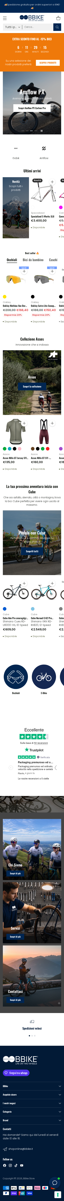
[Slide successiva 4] (35, 131)
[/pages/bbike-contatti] (32, 976)
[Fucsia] (61, 207)
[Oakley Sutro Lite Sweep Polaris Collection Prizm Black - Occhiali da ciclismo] (44, 280)
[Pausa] (41, 130)
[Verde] (4, 449)
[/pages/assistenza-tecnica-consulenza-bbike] (32, 912)
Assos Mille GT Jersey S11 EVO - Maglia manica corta (15, 459)
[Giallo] (4, 296)
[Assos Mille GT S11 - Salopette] (44, 432)
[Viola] (61, 449)
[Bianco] (32, 207)
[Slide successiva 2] (27, 131)
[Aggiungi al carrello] (52, 182)
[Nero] (32, 296)
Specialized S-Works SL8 (42, 216)
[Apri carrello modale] (58, 18)
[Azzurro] (32, 609)
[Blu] (4, 609)
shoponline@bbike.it (21, 1149)
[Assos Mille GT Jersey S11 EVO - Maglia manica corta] (16, 432)
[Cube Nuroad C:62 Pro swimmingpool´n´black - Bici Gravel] (44, 592)
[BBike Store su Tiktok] (16, 1166)
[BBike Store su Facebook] (4, 1166)
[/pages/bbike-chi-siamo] (32, 849)
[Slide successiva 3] (31, 131)
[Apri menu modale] (4, 18)
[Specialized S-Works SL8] (44, 190)
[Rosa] (19, 449)
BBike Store (28, 1178)
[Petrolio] (9, 449)
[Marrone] (32, 449)
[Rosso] (47, 449)
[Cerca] (57, 27)
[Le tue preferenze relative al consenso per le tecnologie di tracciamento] (57, 1194)
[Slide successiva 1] (23, 131)
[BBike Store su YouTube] (22, 1166)
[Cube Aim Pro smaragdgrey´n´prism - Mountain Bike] (16, 592)
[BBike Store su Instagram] (10, 1166)
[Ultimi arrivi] (16, 208)
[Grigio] (61, 609)
